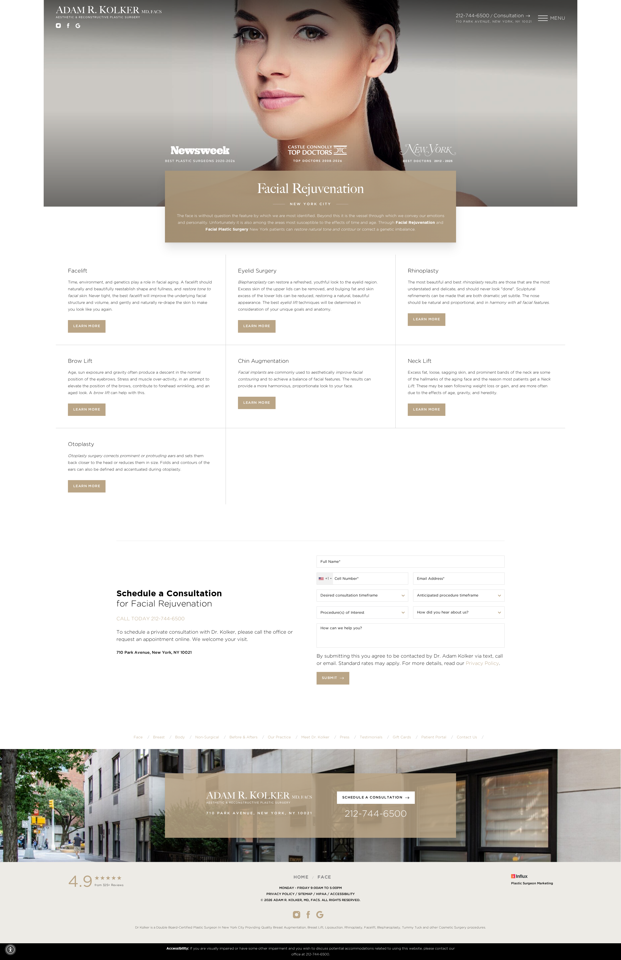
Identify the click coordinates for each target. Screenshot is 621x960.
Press (344, 737)
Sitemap (305, 894)
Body (180, 737)
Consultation (509, 15)
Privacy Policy (482, 663)
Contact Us (467, 737)
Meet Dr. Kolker (315, 737)
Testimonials (371, 737)
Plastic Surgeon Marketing (532, 883)
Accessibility (342, 894)
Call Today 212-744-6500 (150, 618)
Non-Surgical (207, 737)
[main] (310, 133)
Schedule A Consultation (372, 797)
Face (138, 737)
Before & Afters (243, 737)
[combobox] (325, 578)
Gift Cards (402, 737)
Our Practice (279, 737)
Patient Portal (433, 737)
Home (301, 877)
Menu (557, 18)
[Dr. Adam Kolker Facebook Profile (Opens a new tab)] (68, 26)
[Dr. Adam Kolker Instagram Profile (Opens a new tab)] (58, 26)
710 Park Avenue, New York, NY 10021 (494, 21)
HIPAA (321, 894)
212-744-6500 (472, 15)
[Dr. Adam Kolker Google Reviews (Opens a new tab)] (77, 26)
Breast (159, 737)
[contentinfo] (310, 902)
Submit (329, 678)
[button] (551, 18)
